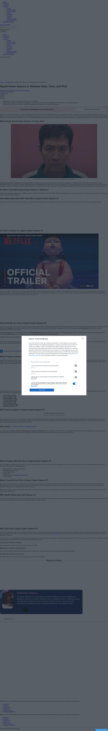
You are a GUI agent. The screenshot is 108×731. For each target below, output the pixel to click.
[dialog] (54, 365)
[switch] (75, 365)
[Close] (83, 339)
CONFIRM (42, 390)
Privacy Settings (102, 730)
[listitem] (54, 362)
